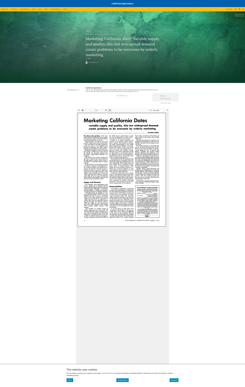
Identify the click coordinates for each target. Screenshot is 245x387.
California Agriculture (93, 88)
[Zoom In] (151, 110)
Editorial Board (24, 9)
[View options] (78, 110)
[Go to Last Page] (102, 110)
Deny (70, 380)
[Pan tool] (106, 110)
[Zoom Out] (149, 110)
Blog (46, 9)
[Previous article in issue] (65, 90)
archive (65, 9)
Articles (3, 9)
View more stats (165, 103)
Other (88, 30)
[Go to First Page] (86, 110)
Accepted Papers (55, 9)
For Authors (14, 9)
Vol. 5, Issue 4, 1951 (91, 34)
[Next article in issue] (79, 90)
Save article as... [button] (122, 95)
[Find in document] (167, 110)
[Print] (82, 110)
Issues (40, 9)
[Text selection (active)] (109, 110)
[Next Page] (99, 110)
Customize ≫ (123, 380)
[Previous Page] (89, 110)
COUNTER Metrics (107, 373)
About (33, 9)
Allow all (174, 380)
